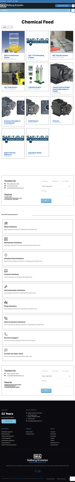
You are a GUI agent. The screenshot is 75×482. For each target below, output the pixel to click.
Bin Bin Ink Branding (39, 478)
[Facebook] (36, 471)
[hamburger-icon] (73, 10)
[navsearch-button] (73, 5)
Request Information (63, 5)
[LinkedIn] (39, 471)
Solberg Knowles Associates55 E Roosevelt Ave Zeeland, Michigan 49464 (12, 386)
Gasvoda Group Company (18, 478)
